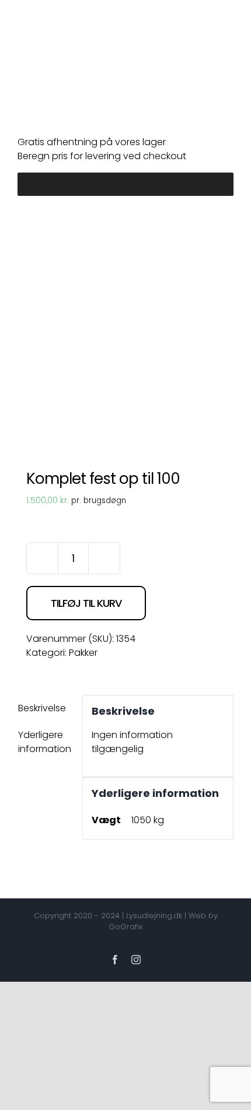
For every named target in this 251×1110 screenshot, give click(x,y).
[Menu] (218, 183)
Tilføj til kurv (86, 603)
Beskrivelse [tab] (42, 708)
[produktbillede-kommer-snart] (125, 333)
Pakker (83, 652)
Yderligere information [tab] (44, 742)
